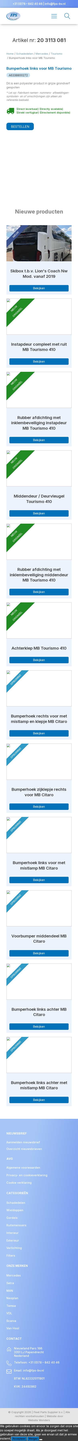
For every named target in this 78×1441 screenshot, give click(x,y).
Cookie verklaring (19, 1182)
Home (10, 53)
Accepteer (19, 1438)
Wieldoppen (14, 1210)
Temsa (11, 1305)
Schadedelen (24, 53)
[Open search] (65, 16)
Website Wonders (39, 1420)
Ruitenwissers (16, 1225)
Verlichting (14, 1248)
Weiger (33, 1438)
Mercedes (42, 53)
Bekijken (39, 288)
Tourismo (56, 53)
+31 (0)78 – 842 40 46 (27, 3)
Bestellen (20, 127)
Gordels (12, 1217)
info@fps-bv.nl (55, 3)
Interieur (12, 1233)
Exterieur (12, 1240)
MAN (9, 1290)
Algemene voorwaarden (23, 1167)
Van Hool (12, 1328)
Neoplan (12, 1298)
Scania (11, 1320)
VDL (9, 1313)
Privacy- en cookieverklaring (26, 1175)
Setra (10, 1283)
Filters (10, 1255)
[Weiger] (40, 1439)
